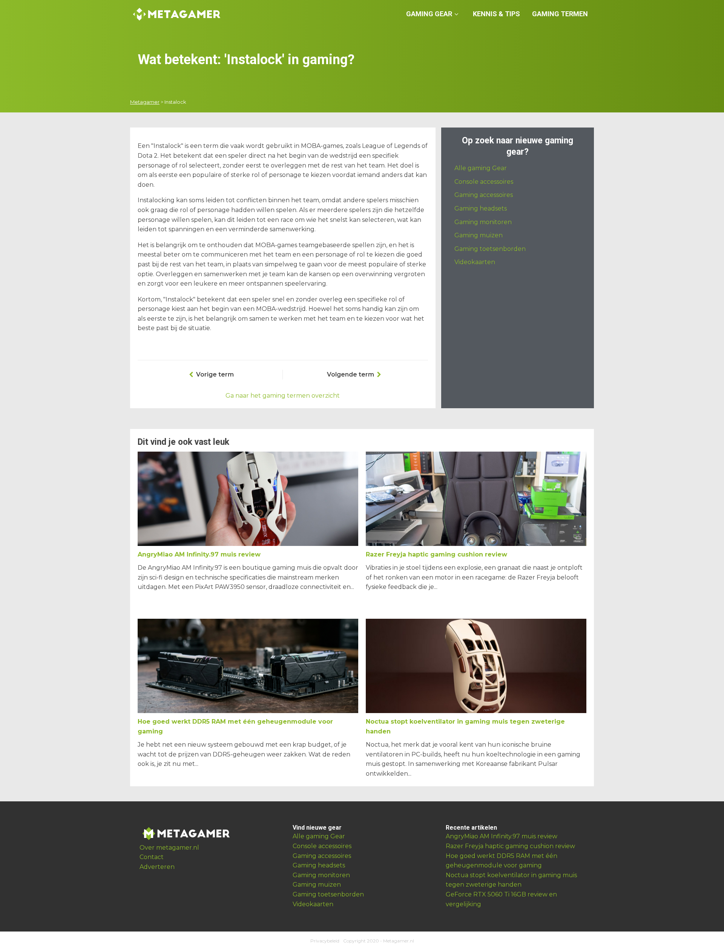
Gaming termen (560, 14)
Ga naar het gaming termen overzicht (282, 395)
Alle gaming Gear (480, 168)
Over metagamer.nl (169, 847)
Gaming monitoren (483, 222)
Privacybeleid (324, 941)
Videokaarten (474, 262)
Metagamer (145, 102)
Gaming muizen (478, 235)
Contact (152, 857)
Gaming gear (429, 14)
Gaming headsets (480, 208)
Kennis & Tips (496, 14)
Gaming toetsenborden (490, 248)
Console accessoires (483, 181)
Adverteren (157, 866)
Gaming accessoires (483, 194)
